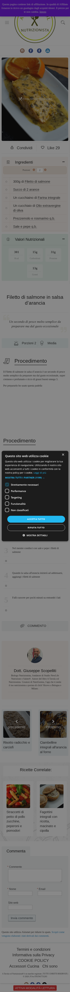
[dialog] (35, 496)
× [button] (63, 454)
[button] (35, 477)
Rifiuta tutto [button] (36, 527)
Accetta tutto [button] (36, 519)
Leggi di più (40, 472)
